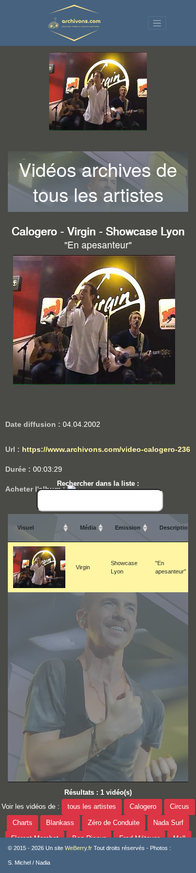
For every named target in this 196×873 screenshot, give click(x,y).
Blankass (60, 823)
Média (88, 527)
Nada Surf (168, 823)
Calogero (143, 806)
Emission (128, 527)
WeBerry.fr (78, 848)
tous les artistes (91, 806)
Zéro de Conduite (114, 823)
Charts (22, 823)
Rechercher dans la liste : (98, 483)
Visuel (25, 527)
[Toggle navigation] (157, 23)
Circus (179, 806)
